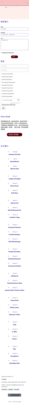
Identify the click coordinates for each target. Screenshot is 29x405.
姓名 (2, 27)
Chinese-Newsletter (7, 90)
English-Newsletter (7, 76)
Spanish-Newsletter (7, 88)
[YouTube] (2, 391)
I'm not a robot (8, 100)
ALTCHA (17, 102)
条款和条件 (4, 389)
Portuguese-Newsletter (8, 82)
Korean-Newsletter (7, 96)
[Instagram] (3, 391)
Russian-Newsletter (7, 85)
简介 (2, 38)
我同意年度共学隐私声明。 (8, 52)
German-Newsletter (7, 73)
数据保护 (11, 389)
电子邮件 (3, 32)
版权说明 (16, 389)
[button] (27, 3)
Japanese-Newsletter (8, 93)
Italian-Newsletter (7, 79)
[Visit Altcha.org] (18, 100)
